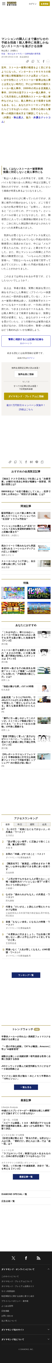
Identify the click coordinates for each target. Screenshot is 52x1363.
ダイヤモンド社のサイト (12, 1329)
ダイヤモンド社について (12, 1339)
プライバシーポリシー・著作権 (14, 1301)
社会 (3, 53)
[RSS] (38, 1258)
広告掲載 (5, 1310)
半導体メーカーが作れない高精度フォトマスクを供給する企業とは (26, 1038)
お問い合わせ (7, 1315)
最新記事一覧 (26, 1176)
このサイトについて (10, 1276)
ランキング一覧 (26, 975)
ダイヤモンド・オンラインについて (18, 1269)
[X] (13, 1258)
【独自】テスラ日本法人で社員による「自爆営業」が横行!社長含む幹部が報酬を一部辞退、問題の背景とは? (26, 481)
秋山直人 (19, 117)
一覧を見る (26, 1087)
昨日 (20, 824)
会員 (44, 824)
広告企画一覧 (8, 1201)
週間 (32, 824)
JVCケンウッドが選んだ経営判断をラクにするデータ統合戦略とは (26, 1067)
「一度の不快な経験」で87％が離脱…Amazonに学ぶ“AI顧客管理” (26, 1048)
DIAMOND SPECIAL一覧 (14, 1194)
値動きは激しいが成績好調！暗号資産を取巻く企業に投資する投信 (26, 1058)
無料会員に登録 (26, 374)
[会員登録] (44, 3)
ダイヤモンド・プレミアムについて (16, 1281)
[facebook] (26, 1258)
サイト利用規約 (8, 1291)
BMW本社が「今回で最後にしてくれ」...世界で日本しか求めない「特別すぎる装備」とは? (26, 493)
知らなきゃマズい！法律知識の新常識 (24, 53)
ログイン (33, 4)
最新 (7, 824)
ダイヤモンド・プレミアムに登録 (26, 396)
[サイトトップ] (11, 4)
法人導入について (9, 1320)
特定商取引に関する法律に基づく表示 (17, 1296)
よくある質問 (7, 1305)
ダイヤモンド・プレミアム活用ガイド (17, 1286)
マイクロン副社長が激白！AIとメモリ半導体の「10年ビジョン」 (26, 1077)
